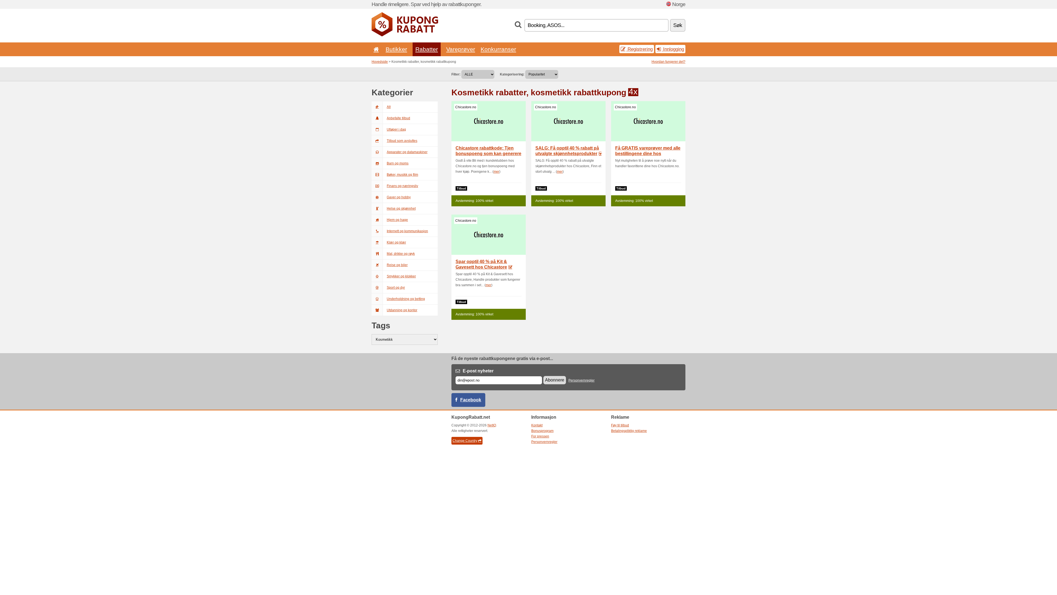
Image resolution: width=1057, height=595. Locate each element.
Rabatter (426, 49)
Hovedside (380, 62)
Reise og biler (397, 265)
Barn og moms (397, 163)
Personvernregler (581, 380)
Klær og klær (396, 242)
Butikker (396, 49)
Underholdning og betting (406, 299)
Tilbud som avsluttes (402, 141)
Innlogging (673, 49)
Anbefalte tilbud (398, 118)
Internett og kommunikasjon (407, 231)
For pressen (540, 436)
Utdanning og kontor (402, 310)
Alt (389, 107)
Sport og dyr (396, 288)
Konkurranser (498, 49)
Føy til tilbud (620, 425)
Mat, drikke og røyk (401, 254)
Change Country (465, 441)
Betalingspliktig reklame (629, 431)
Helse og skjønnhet (401, 208)
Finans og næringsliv (402, 186)
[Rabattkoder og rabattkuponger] (405, 35)
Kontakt (537, 425)
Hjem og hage (397, 220)
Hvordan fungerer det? (668, 62)
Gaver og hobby (399, 197)
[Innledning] (375, 49)
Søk (677, 25)
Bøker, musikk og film (402, 175)
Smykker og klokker (401, 276)
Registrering (639, 49)
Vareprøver (460, 49)
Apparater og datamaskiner (407, 152)
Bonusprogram (542, 431)
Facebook (470, 399)
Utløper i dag (396, 129)
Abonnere (554, 380)
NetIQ (491, 425)
